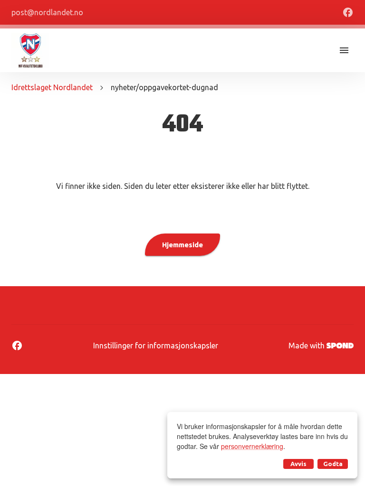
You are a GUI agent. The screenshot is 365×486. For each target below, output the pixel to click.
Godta (333, 463)
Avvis (298, 463)
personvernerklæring (252, 446)
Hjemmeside (182, 245)
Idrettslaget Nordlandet (52, 87)
